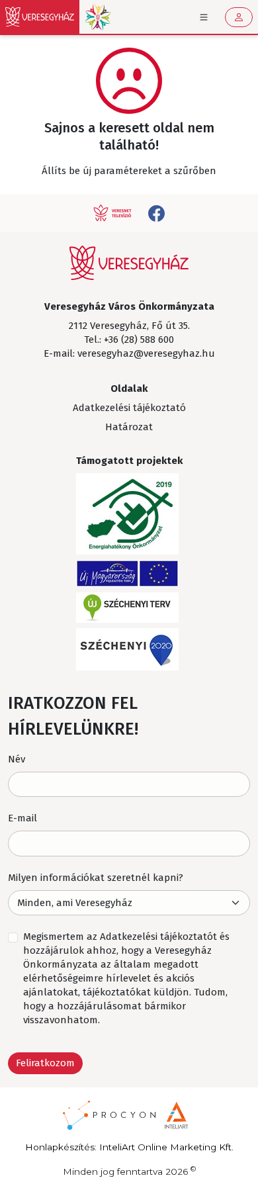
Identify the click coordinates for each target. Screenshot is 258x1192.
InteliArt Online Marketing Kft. (166, 1147)
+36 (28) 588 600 (139, 339)
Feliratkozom (45, 1063)
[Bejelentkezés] (239, 17)
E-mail (22, 818)
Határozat (129, 427)
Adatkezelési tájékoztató (129, 408)
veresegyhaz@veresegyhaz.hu (146, 353)
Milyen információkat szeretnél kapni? (95, 878)
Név (16, 759)
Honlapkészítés (60, 1147)
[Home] (39, 17)
